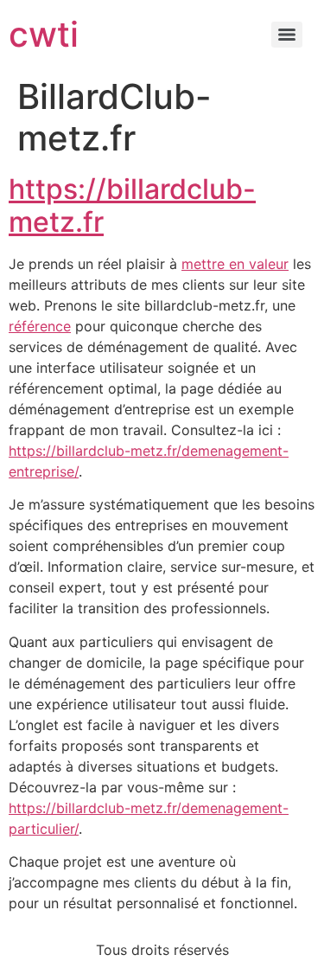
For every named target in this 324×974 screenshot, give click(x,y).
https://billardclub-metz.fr (132, 205)
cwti (44, 34)
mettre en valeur (235, 263)
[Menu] (286, 35)
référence (40, 326)
